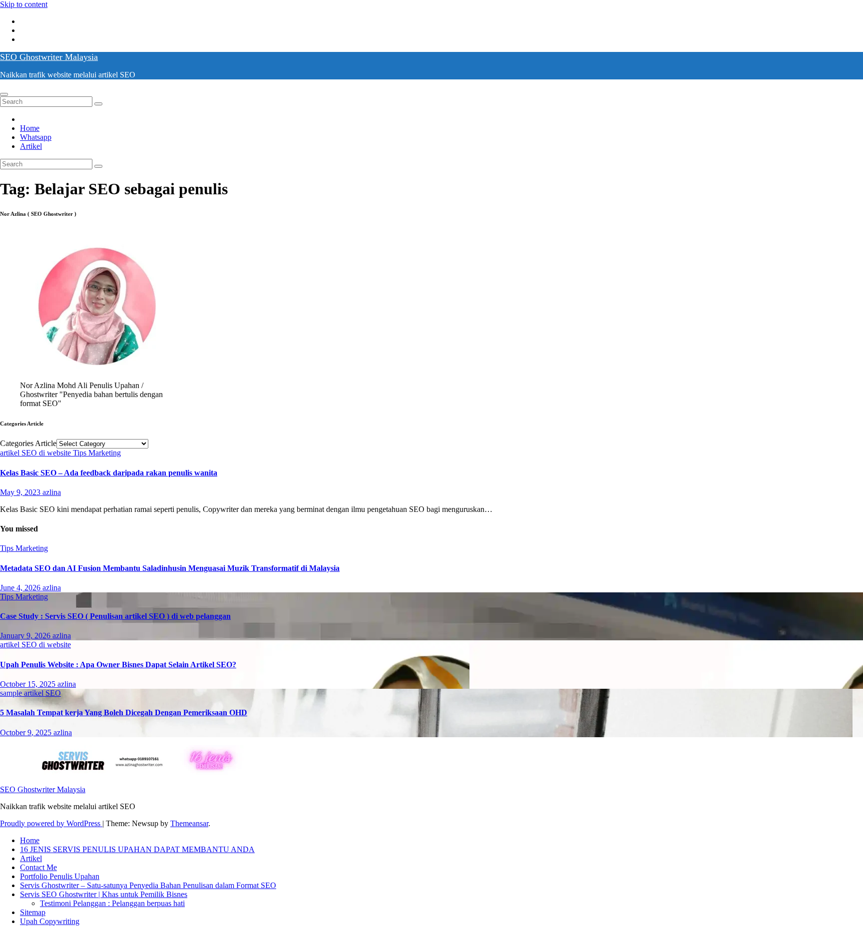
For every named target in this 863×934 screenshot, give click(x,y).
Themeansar (189, 823)
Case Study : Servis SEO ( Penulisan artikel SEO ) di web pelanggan (115, 616)
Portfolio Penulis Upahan (59, 876)
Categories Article (28, 443)
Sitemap (32, 912)
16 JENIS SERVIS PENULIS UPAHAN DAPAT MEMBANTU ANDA (137, 849)
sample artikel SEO (30, 693)
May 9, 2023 (21, 492)
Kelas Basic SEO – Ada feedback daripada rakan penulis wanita (108, 472)
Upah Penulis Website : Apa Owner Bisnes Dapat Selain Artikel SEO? (118, 664)
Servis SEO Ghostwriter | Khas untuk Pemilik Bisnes (103, 894)
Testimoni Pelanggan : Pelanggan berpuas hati (112, 903)
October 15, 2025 (28, 684)
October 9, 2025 (26, 732)
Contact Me (38, 867)
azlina (51, 492)
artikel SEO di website (36, 453)
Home (29, 128)
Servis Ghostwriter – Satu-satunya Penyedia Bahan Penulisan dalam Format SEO (148, 885)
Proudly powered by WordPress (51, 823)
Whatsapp (35, 137)
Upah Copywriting (49, 921)
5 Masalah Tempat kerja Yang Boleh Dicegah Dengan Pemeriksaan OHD (123, 712)
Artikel (31, 146)
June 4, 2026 (21, 587)
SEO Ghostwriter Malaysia (49, 57)
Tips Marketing (97, 453)
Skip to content (23, 4)
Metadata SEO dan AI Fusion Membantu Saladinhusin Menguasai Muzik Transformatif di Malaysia (170, 568)
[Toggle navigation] (4, 94)
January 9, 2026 (26, 635)
